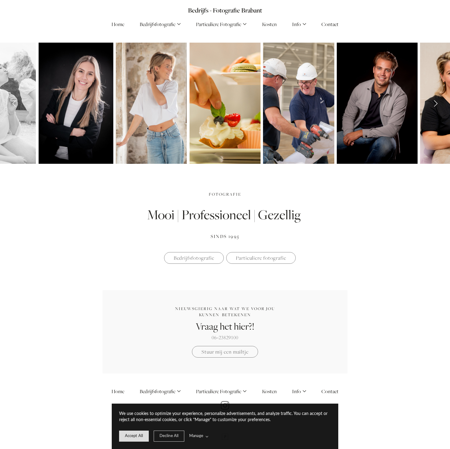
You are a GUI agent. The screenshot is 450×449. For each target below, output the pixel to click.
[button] (299, 24)
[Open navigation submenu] (179, 24)
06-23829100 (225, 337)
